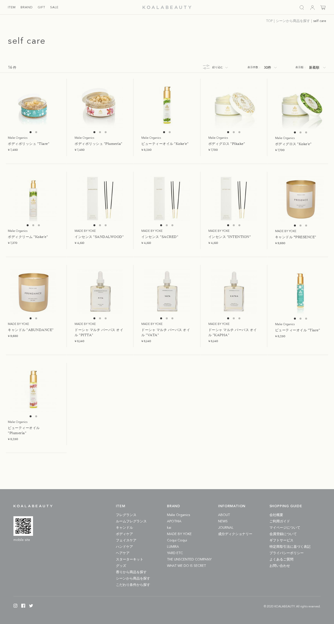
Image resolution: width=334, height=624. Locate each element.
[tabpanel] (33, 106)
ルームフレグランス (131, 521)
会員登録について (283, 534)
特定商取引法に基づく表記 (290, 547)
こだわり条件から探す (133, 585)
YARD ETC (175, 553)
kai (169, 527)
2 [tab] (36, 132)
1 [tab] (31, 132)
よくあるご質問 (281, 559)
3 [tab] (106, 132)
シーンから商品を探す (133, 578)
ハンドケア (124, 547)
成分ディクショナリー (235, 534)
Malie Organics (178, 515)
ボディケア (124, 534)
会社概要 (276, 515)
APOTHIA (174, 521)
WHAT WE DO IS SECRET (186, 566)
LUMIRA (173, 547)
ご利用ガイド (279, 521)
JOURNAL (226, 527)
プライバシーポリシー (286, 553)
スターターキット (129, 559)
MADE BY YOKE (179, 534)
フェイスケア (126, 540)
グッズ (121, 566)
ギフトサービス (281, 540)
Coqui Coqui (177, 540)
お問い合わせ (279, 566)
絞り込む (217, 67)
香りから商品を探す (131, 572)
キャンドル (124, 527)
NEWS (223, 521)
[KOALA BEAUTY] (167, 7)
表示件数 (253, 67)
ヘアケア (123, 553)
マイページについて (284, 527)
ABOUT (224, 515)
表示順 (300, 67)
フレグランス (126, 515)
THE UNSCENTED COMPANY (189, 559)
